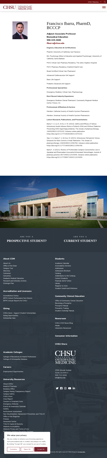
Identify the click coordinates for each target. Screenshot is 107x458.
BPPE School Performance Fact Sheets (17, 298)
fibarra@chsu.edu (55, 43)
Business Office (9, 389)
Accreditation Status (10, 296)
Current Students (61, 278)
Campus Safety (8, 394)
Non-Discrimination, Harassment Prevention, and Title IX (24, 414)
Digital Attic (81, 452)
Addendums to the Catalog (65, 276)
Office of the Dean (10, 266)
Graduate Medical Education (13, 278)
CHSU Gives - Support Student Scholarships (19, 313)
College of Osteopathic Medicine (15, 359)
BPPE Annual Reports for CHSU (15, 301)
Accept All (40, 449)
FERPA (6, 409)
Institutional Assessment (12, 411)
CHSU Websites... (94, 2)
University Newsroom (63, 328)
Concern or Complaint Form (13, 401)
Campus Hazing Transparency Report (16, 391)
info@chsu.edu (60, 378)
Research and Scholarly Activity (14, 281)
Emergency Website (10, 404)
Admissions (59, 268)
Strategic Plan (8, 283)
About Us (6, 263)
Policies (6, 419)
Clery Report (8, 399)
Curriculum (7, 273)
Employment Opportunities (13, 371)
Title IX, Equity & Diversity (13, 424)
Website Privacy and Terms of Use (16, 429)
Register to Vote (61, 286)
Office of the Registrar (11, 416)
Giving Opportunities (10, 315)
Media (57, 325)
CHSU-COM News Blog (64, 323)
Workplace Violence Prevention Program (18, 431)
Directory (6, 271)
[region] (27, 443)
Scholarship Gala (9, 318)
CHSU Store (61, 344)
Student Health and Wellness (66, 288)
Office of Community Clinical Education (69, 301)
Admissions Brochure (62, 271)
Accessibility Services (63, 266)
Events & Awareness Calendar (14, 406)
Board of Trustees (10, 386)
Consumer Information (66, 335)
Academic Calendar (62, 263)
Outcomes (7, 276)
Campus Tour (8, 268)
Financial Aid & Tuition (63, 281)
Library (57, 283)
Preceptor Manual (61, 306)
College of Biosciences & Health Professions (19, 357)
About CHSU (8, 384)
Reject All (27, 449)
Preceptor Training (62, 308)
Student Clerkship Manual (64, 311)
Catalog (58, 273)
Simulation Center (9, 421)
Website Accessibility (11, 426)
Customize (13, 449)
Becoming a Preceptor (63, 303)
